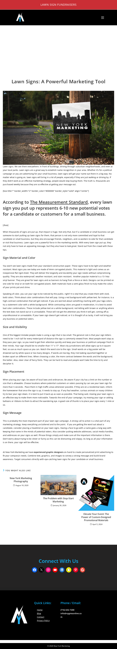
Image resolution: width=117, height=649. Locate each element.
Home (40, 609)
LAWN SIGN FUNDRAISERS (58, 5)
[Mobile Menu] (101, 17)
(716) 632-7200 (67, 609)
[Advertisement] (58, 47)
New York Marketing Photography (21, 480)
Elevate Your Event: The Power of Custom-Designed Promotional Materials (96, 517)
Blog (39, 613)
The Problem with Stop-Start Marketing (58, 500)
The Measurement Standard (59, 202)
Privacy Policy (43, 620)
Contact (40, 617)
